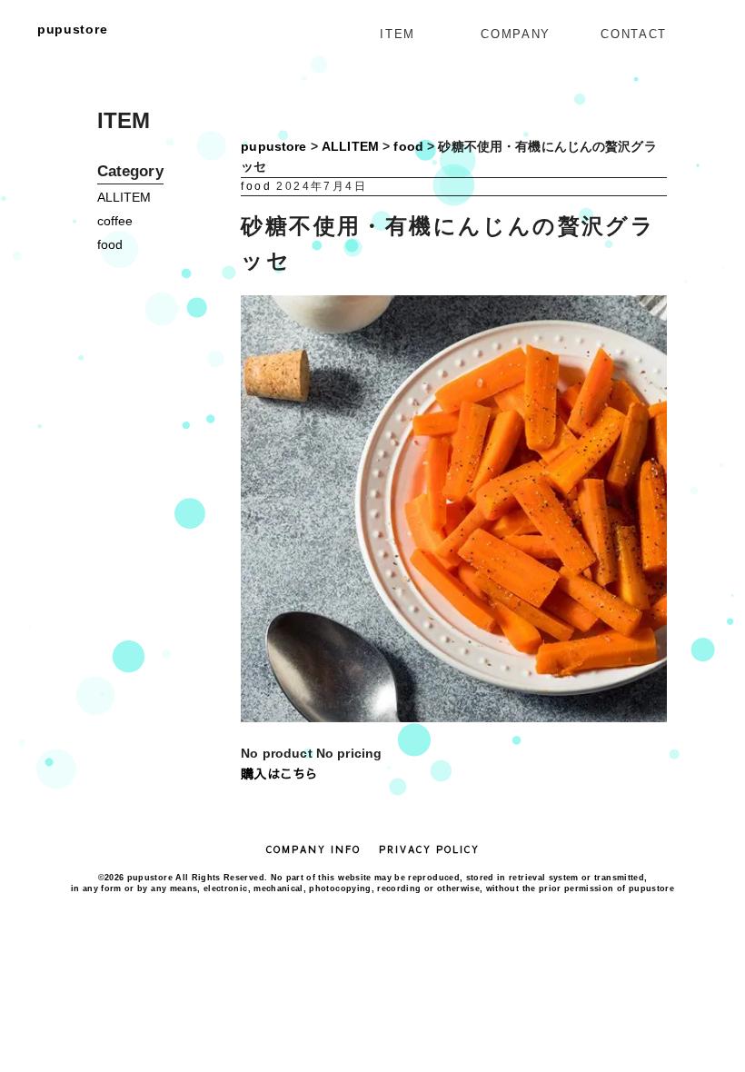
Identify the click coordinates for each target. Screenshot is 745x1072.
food (110, 244)
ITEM (397, 34)
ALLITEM (124, 197)
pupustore (72, 29)
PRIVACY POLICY (429, 849)
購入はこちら (279, 773)
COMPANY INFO (313, 849)
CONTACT (633, 34)
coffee (115, 220)
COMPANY (515, 34)
